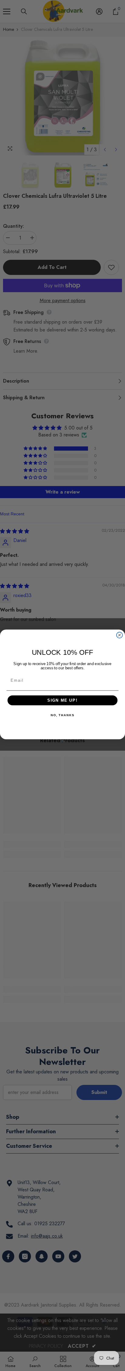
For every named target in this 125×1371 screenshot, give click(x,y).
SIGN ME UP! (62, 700)
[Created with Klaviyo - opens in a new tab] (62, 740)
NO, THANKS (62, 715)
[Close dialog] (120, 635)
